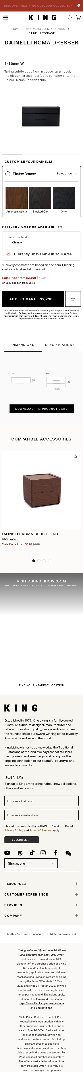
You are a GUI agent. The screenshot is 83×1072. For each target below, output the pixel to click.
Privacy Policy (13, 830)
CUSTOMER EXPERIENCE (26, 894)
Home (16, 29)
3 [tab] (44, 560)
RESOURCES (15, 884)
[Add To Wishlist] (73, 298)
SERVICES (13, 905)
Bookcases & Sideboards (45, 29)
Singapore (16, 863)
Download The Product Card (41, 408)
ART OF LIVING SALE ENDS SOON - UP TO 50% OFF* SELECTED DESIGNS (38, 5)
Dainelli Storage (42, 33)
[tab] (41, 191)
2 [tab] (39, 560)
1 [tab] (33, 560)
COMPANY (13, 915)
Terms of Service (41, 830)
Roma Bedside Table (33, 534)
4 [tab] (49, 560)
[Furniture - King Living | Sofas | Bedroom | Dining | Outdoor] (42, 18)
